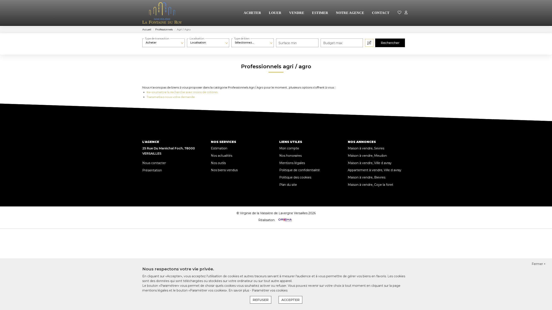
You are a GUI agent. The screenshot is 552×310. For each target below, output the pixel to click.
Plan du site (288, 185)
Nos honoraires (290, 156)
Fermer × (539, 264)
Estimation (219, 148)
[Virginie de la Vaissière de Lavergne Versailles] (162, 13)
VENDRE (296, 13)
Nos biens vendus (224, 170)
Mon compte (289, 148)
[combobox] (164, 42)
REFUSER (260, 300)
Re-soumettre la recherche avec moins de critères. (182, 92)
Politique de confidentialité (299, 170)
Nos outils (218, 163)
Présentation (152, 170)
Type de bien (241, 38)
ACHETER (252, 13)
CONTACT (380, 13)
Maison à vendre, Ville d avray (370, 163)
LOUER (275, 13)
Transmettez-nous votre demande (171, 97)
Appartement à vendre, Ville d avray (374, 170)
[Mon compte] (406, 13)
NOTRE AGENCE (350, 13)
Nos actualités (221, 156)
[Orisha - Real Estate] (285, 220)
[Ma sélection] (399, 13)
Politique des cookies (295, 177)
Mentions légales (292, 163)
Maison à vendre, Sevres (366, 148)
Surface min (288, 43)
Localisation (197, 38)
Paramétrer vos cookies (269, 290)
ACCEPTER (290, 300)
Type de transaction (157, 38)
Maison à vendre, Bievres (366, 177)
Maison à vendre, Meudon (367, 156)
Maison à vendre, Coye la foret (370, 185)
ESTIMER (320, 13)
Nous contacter (154, 163)
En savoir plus (239, 290)
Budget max (332, 43)
